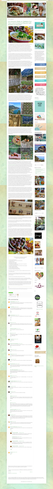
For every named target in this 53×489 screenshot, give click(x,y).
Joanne (11, 359)
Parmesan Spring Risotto (38, 171)
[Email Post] (17, 296)
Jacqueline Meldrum (12, 301)
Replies (12, 431)
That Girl (11, 349)
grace (10, 386)
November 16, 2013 (21, 432)
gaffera (26, 481)
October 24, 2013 (14, 386)
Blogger (31, 481)
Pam (10, 391)
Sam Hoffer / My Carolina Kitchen (14, 343)
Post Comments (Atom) (14, 473)
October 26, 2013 (19, 409)
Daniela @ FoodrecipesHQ (13, 328)
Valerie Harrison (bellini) (15, 432)
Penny (11, 322)
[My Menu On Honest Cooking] (40, 307)
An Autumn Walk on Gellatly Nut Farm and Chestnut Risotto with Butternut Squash (20, 23)
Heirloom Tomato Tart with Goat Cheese (40, 170)
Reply (10, 304)
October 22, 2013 (17, 301)
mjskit (11, 421)
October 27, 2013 (14, 421)
